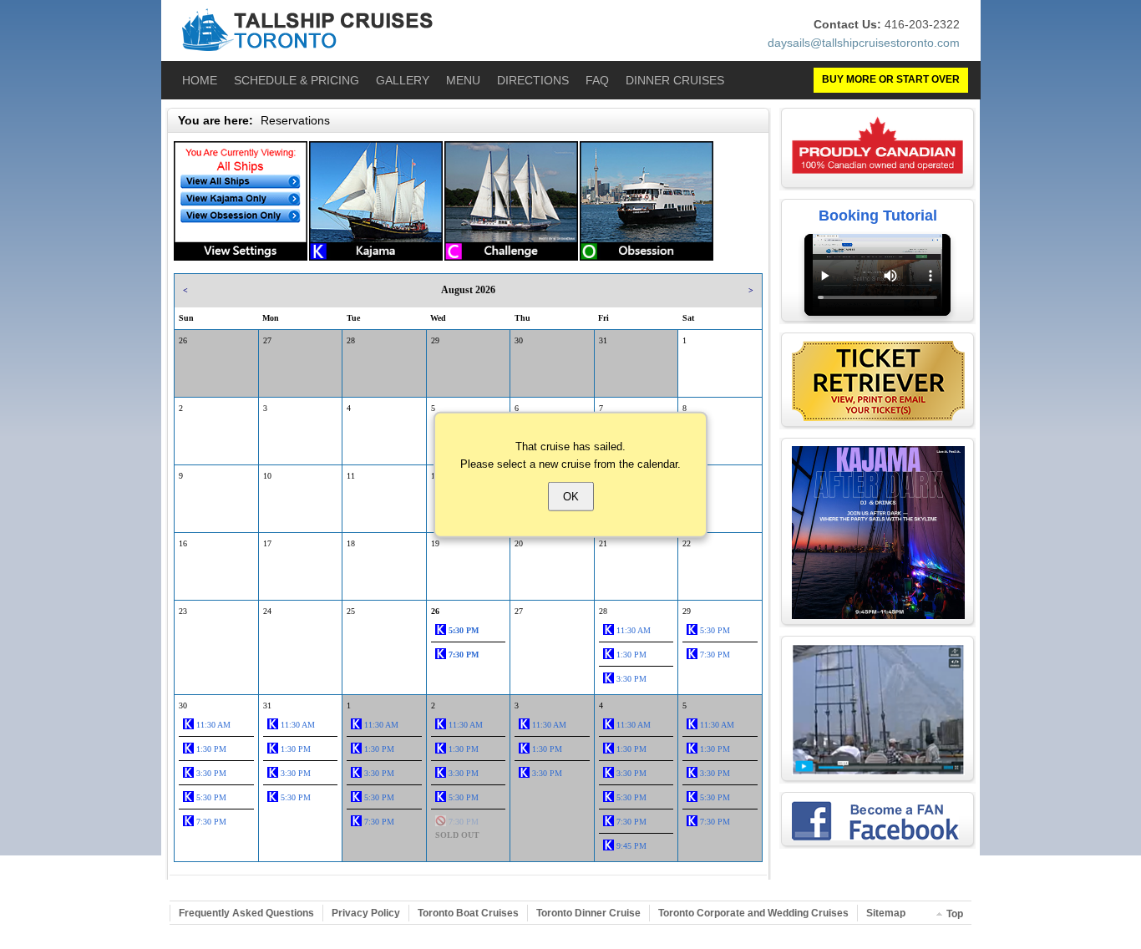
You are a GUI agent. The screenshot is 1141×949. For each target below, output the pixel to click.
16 (183, 543)
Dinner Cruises (675, 80)
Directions (533, 80)
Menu (463, 80)
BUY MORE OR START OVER (891, 79)
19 (435, 543)
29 (435, 340)
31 (603, 340)
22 (686, 543)
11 (351, 475)
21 (603, 543)
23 (183, 611)
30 (519, 340)
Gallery (402, 80)
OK (571, 496)
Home (199, 80)
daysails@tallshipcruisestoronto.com (864, 42)
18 (351, 543)
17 (267, 543)
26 (183, 340)
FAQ (597, 80)
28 (351, 340)
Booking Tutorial (878, 215)
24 (267, 611)
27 (267, 340)
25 (351, 611)
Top (954, 914)
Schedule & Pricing (296, 80)
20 (519, 543)
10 (267, 475)
